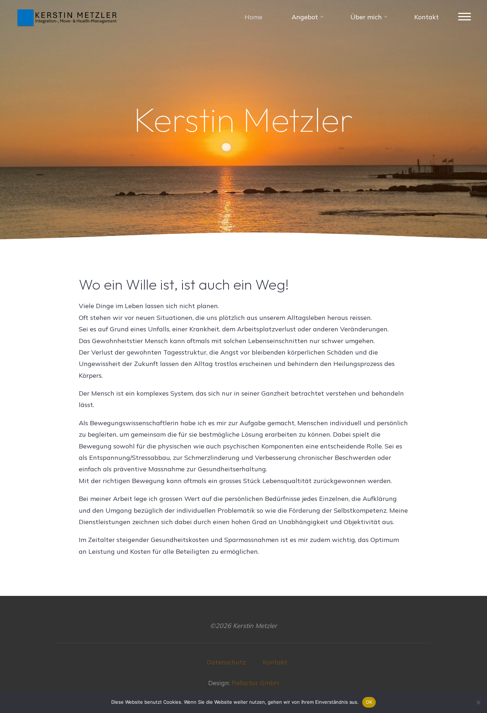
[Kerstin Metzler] (67, 17)
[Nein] (478, 702)
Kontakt (275, 662)
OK (369, 702)
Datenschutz (226, 662)
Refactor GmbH (255, 683)
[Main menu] (464, 17)
